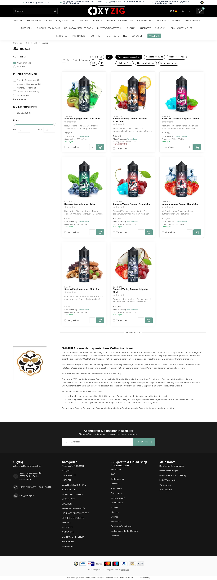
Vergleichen (73, 147)
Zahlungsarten (117, 479)
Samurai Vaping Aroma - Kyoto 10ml (131, 204)
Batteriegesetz (117, 493)
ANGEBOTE (145, 28)
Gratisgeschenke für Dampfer (124, 531)
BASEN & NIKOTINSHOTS (119, 20)
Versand (115, 483)
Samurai (45, 43)
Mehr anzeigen (20, 99)
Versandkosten (84, 136)
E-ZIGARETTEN (144, 20)
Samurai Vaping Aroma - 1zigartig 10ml (130, 290)
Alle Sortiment (24, 63)
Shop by (114, 569)
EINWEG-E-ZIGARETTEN (109, 28)
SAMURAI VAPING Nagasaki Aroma (180, 118)
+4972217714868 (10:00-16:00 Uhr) (36, 487)
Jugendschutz (117, 488)
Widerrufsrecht (118, 498)
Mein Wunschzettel (168, 480)
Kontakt (114, 507)
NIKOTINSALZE (79, 20)
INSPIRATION (78, 36)
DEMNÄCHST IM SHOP (181, 28)
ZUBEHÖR (26, 28)
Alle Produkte (165, 489)
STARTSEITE (113, 36)
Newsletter (116, 521)
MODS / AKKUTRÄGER (168, 20)
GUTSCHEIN (161, 28)
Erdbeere (23, 95)
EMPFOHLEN (62, 36)
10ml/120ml (24, 113)
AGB (113, 474)
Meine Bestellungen (168, 470)
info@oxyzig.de (26, 495)
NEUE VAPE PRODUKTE (38, 20)
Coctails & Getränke (28, 92)
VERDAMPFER (191, 20)
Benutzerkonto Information (171, 466)
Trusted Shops (86, 577)
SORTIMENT (97, 36)
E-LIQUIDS (61, 20)
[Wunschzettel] (190, 11)
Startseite (18, 20)
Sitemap (114, 516)
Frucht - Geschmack (28, 80)
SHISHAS (131, 28)
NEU (125, 36)
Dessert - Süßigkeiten (29, 84)
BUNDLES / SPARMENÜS (48, 28)
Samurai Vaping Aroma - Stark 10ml (180, 204)
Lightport (125, 569)
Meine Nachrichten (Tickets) (172, 475)
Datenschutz (117, 502)
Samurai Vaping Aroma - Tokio (80, 204)
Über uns (115, 512)
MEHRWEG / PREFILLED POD (77, 28)
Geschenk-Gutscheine (121, 526)
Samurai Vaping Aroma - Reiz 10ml (82, 118)
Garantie (115, 535)
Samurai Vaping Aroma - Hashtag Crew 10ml (130, 119)
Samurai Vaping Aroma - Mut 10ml (81, 289)
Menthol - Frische (26, 88)
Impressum (116, 469)
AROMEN (96, 20)
